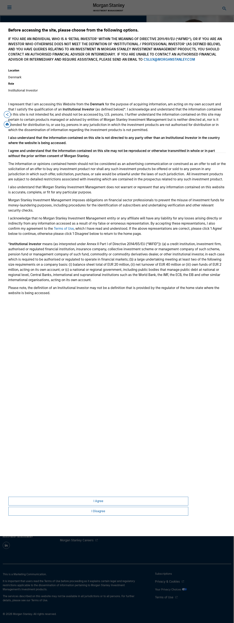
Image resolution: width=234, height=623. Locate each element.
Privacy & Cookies (167, 581)
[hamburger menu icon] (9, 7)
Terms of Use (64, 228)
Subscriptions (163, 573)
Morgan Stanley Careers (77, 540)
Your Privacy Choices (168, 589)
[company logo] (109, 7)
